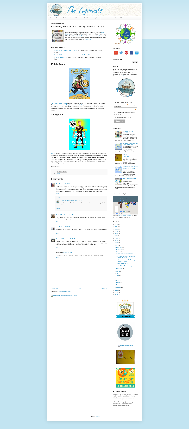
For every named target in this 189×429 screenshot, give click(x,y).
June (117, 275)
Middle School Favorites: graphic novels (127, 266)
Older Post (104, 288)
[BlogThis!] (60, 172)
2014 (116, 294)
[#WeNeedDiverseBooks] (125, 345)
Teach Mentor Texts (78, 36)
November (119, 249)
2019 (116, 240)
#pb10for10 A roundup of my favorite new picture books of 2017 (72, 55)
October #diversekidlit (122, 263)
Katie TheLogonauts (66, 200)
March (118, 282)
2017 (116, 245)
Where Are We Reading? (124, 215)
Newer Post (55, 288)
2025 (116, 227)
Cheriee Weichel (60, 239)
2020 (116, 238)
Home (51, 18)
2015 (116, 292)
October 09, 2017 (65, 184)
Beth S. (58, 184)
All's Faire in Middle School (59, 103)
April (117, 280)
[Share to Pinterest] (66, 172)
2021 (116, 236)
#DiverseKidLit (124, 18)
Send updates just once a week (123, 117)
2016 (116, 290)
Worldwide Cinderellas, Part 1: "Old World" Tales (130, 143)
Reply (57, 193)
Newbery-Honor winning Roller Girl (73, 105)
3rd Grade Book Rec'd (81, 18)
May (117, 278)
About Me (114, 18)
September (119, 268)
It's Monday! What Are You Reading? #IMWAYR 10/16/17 (126, 256)
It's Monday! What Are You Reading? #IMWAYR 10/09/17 (126, 260)
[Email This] (58, 172)
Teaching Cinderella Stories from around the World (130, 167)
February (118, 285)
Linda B (58, 227)
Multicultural (67, 18)
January (118, 287)
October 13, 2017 (77, 200)
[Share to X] (62, 172)
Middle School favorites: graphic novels (65, 50)
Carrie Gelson (60, 215)
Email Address (125, 106)
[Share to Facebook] (64, 172)
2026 (116, 224)
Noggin (53, 153)
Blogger (98, 416)
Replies (60, 197)
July (117, 273)
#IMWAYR (88, 39)
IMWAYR (58, 173)
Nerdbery (105, 18)
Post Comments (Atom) (64, 291)
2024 (116, 229)
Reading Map (95, 18)
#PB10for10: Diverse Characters (128, 155)
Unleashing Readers (98, 36)
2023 (116, 231)
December (119, 247)
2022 (116, 233)
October (118, 252)
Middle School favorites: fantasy (124, 254)
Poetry (58, 18)
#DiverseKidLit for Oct (60, 57)
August (118, 271)
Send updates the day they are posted (125, 114)
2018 (116, 243)
